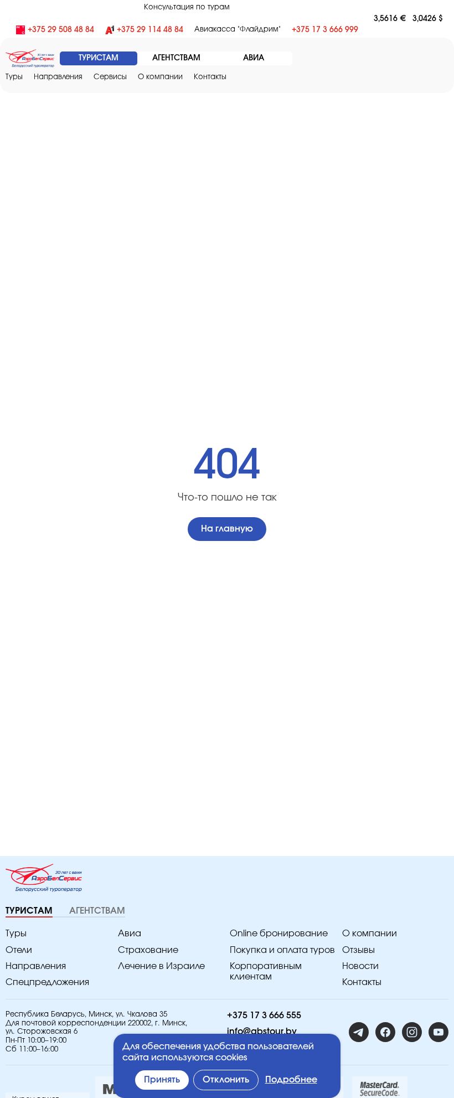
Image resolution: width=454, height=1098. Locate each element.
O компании (160, 77)
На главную (227, 528)
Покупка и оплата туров (282, 950)
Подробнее (291, 1079)
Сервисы (110, 77)
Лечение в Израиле (161, 966)
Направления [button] (58, 77)
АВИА (253, 58)
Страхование (148, 950)
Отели (19, 950)
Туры (14, 77)
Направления (36, 966)
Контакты (210, 77)
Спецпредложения (47, 982)
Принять (162, 1079)
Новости (360, 966)
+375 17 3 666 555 (264, 1015)
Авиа (129, 933)
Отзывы (358, 950)
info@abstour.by (262, 1031)
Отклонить (226, 1079)
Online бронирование (279, 933)
